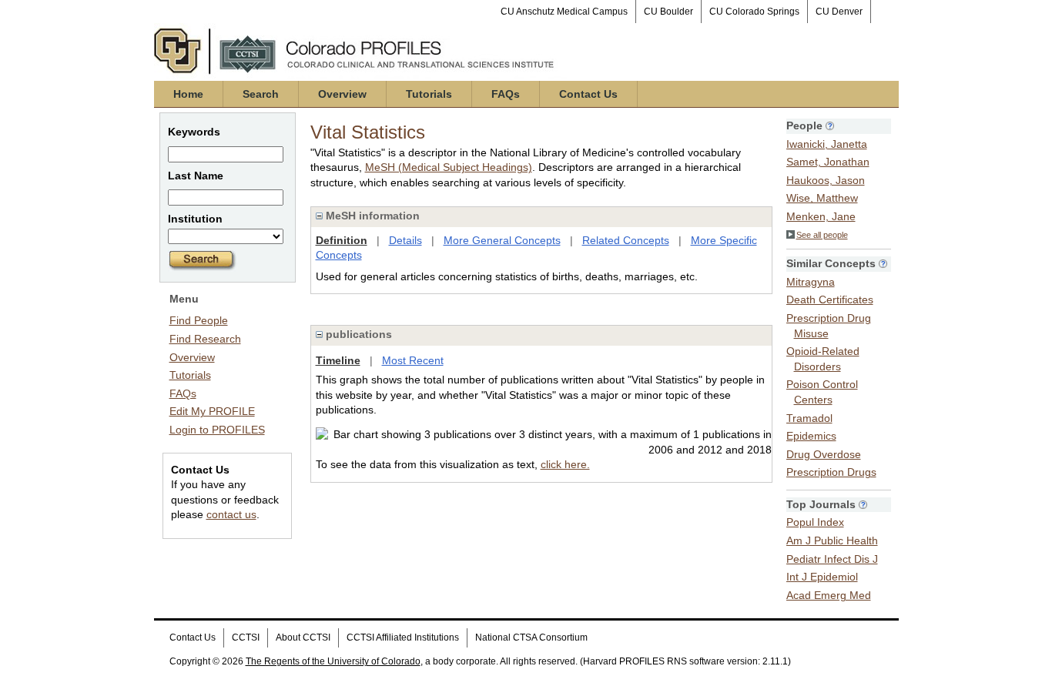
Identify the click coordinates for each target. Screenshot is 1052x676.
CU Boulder (668, 11)
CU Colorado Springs (754, 11)
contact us (231, 514)
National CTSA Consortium (531, 637)
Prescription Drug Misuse (828, 326)
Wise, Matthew (822, 198)
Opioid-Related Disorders (822, 359)
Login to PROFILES (217, 429)
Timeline (338, 360)
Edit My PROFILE (212, 411)
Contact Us (588, 94)
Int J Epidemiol (822, 577)
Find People (198, 320)
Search (261, 94)
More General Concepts (502, 240)
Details (405, 240)
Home (188, 94)
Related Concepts (625, 240)
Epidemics (811, 436)
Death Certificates (829, 299)
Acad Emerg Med (828, 595)
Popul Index (815, 522)
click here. (565, 464)
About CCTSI (303, 637)
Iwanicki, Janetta (826, 144)
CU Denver (839, 11)
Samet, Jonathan (827, 162)
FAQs (505, 94)
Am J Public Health (832, 540)
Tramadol (809, 418)
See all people (822, 234)
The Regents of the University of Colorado (333, 661)
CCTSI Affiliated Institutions (403, 637)
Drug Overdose (823, 454)
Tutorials (429, 94)
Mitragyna (810, 282)
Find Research (205, 339)
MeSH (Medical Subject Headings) (448, 167)
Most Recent (413, 360)
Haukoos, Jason (825, 180)
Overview (342, 94)
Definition (341, 240)
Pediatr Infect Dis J (832, 559)
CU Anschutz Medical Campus (564, 11)
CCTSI (246, 637)
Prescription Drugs (831, 472)
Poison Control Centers (822, 392)
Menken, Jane (821, 216)
